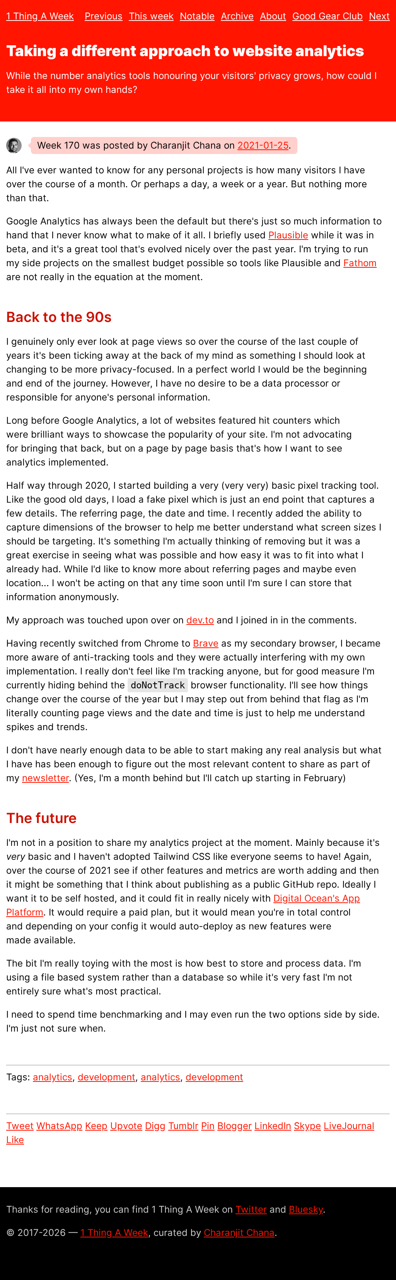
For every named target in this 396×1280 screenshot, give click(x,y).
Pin (208, 1125)
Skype (307, 1125)
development (106, 1077)
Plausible (288, 235)
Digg (155, 1125)
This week (151, 16)
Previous (104, 16)
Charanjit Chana (239, 1232)
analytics (52, 1077)
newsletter (45, 778)
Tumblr (183, 1125)
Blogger (234, 1125)
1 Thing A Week (40, 16)
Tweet (20, 1125)
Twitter (251, 1209)
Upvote (126, 1125)
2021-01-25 (262, 145)
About (273, 16)
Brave (205, 643)
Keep (96, 1125)
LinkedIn (272, 1125)
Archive (237, 16)
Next (379, 16)
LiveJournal (349, 1125)
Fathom (360, 263)
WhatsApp (59, 1125)
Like (15, 1139)
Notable (197, 16)
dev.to (200, 620)
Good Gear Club (327, 16)
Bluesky (306, 1209)
